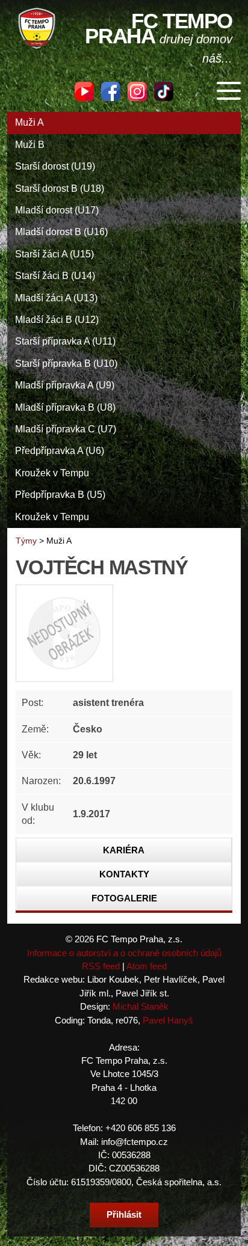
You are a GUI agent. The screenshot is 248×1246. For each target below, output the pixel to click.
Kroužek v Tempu (52, 473)
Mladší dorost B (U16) (61, 232)
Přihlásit (124, 1214)
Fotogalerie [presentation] (124, 898)
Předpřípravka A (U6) (59, 451)
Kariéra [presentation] (123, 850)
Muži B (30, 145)
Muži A (29, 122)
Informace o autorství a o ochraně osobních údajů (124, 953)
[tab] (124, 850)
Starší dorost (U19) (55, 166)
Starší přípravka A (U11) (65, 341)
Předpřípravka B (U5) (60, 494)
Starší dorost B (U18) (59, 188)
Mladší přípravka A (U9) (64, 385)
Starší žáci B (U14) (55, 276)
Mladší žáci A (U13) (56, 298)
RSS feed (101, 966)
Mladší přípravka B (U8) (65, 407)
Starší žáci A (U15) (54, 254)
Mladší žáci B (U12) (57, 320)
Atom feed (146, 966)
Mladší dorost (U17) (57, 210)
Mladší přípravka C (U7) (65, 429)
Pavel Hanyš (168, 1020)
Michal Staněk (141, 1006)
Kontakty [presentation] (124, 874)
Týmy (26, 540)
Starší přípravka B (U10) (66, 363)
